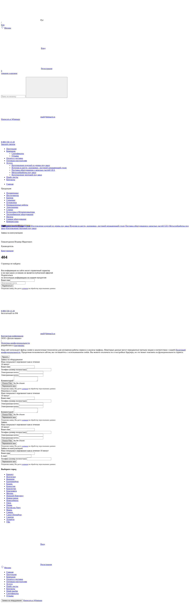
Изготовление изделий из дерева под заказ (31, 165)
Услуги (9, 163)
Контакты (10, 179)
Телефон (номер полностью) (13, 369)
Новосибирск (12, 500)
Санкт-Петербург (14, 515)
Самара (9, 512)
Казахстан (10, 486)
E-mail (4, 456)
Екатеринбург (12, 481)
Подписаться (7, 286)
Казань (9, 484)
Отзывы (15, 156)
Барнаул (9, 474)
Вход (43, 48)
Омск (8, 503)
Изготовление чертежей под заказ (27, 175)
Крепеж (9, 198)
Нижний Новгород (14, 496)
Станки (9, 210)
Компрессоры (12, 221)
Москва (7, 28)
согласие (25, 288)
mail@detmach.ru (47, 117)
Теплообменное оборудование (19, 214)
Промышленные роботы (17, 205)
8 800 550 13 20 (8, 142)
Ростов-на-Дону (13, 507)
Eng (2, 25)
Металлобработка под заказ (24, 172)
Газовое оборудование (16, 219)
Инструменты (12, 195)
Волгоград (11, 477)
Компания (10, 151)
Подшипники (12, 193)
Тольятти (10, 519)
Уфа (8, 522)
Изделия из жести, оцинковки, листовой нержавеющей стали (39, 168)
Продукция (11, 149)
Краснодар (11, 488)
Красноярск (11, 491)
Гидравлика (11, 202)
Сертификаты (18, 153)
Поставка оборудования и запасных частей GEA (33, 170)
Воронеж (10, 479)
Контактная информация (12, 336)
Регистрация (46, 68)
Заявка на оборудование (12, 601)
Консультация (7, 251)
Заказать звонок (8, 144)
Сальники (10, 200)
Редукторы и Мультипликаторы (20, 212)
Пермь (9, 505)
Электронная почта (9, 372)
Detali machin (12, 591)
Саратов (10, 517)
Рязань (9, 510)
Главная (9, 572)
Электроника (12, 207)
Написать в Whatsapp (10, 119)
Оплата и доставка (14, 158)
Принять (5, 357)
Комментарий (7, 380)
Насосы (9, 217)
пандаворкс (19, 345)
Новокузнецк (12, 498)
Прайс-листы (12, 177)
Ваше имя (5, 280)
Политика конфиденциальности (15, 343)
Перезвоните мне (9, 386)
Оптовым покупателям (16, 161)
